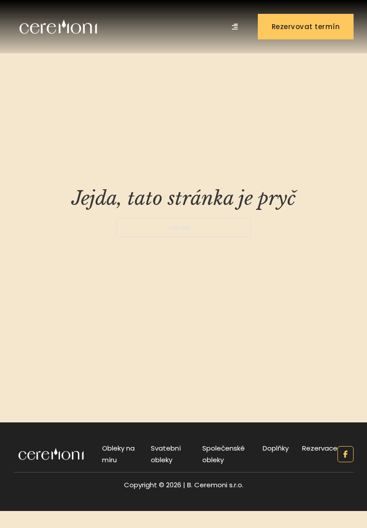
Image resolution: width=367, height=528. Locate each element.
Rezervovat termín (306, 26)
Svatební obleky (166, 453)
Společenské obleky (223, 453)
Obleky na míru (118, 453)
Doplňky (276, 448)
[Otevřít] (235, 26)
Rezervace (319, 448)
